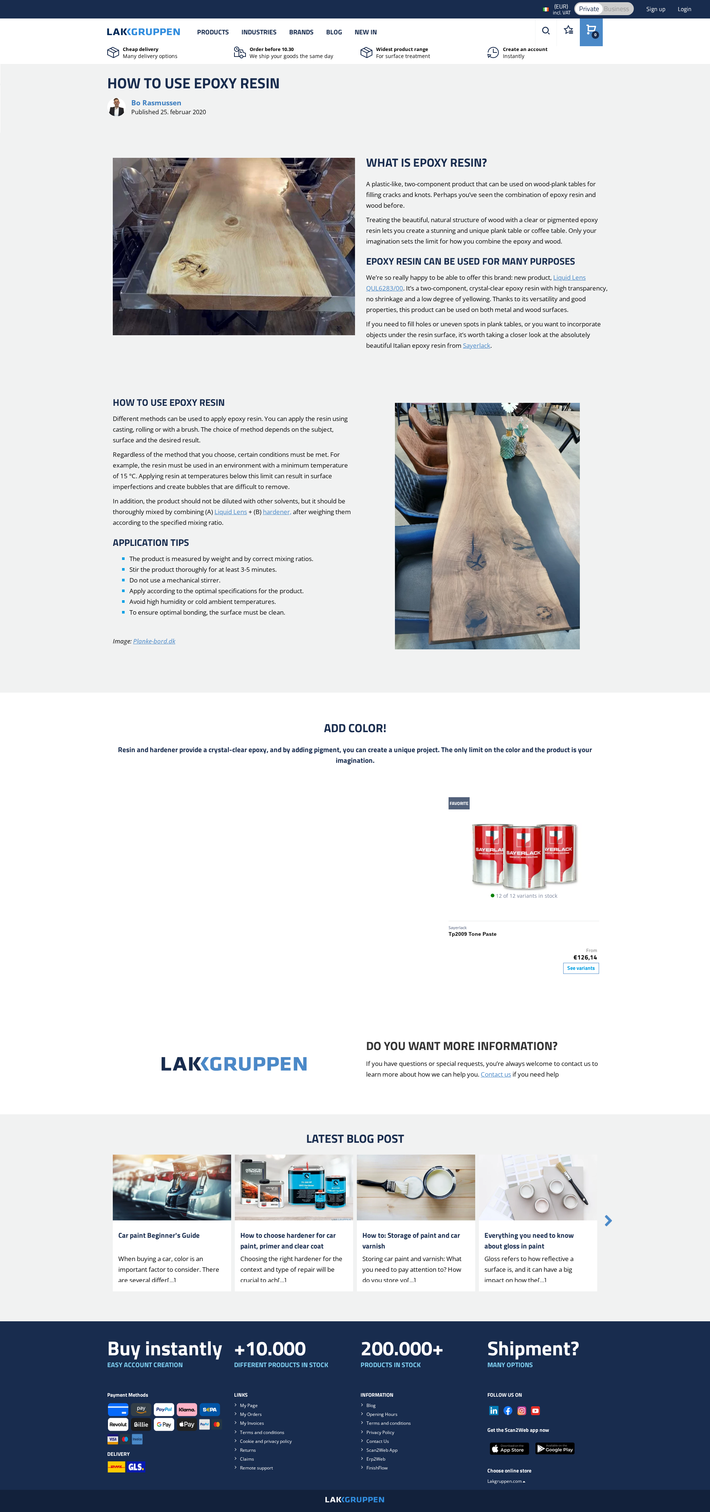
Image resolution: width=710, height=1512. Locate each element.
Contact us (496, 1074)
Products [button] (213, 32)
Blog (334, 32)
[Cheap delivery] (113, 52)
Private (589, 9)
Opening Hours (382, 1414)
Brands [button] (301, 32)
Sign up (656, 8)
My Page (249, 1405)
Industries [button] (259, 32)
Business (616, 9)
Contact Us (377, 1441)
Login (685, 8)
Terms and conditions (262, 1432)
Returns (248, 1450)
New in (366, 32)
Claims (247, 1459)
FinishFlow (377, 1468)
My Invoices (252, 1423)
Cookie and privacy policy (266, 1441)
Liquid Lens (230, 511)
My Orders (251, 1414)
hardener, (277, 511)
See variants (581, 968)
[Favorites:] (568, 32)
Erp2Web (375, 1459)
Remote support (256, 1468)
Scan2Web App (382, 1450)
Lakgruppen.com (504, 1481)
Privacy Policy (380, 1432)
